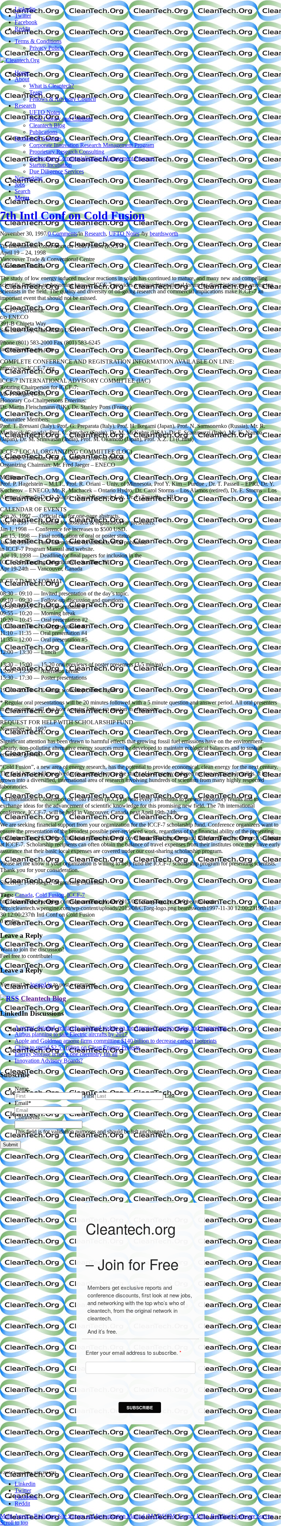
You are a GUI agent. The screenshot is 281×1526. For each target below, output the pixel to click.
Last (170, 1096)
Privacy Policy (46, 48)
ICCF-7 (76, 895)
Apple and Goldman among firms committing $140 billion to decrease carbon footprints (116, 1041)
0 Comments (62, 233)
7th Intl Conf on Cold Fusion (72, 215)
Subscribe (140, 1407)
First (89, 1096)
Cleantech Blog (43, 998)
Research (95, 233)
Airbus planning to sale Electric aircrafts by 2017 (71, 1034)
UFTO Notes (124, 233)
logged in (41, 984)
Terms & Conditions (38, 41)
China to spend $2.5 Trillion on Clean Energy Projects (77, 1047)
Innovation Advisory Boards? (49, 1060)
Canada (24, 895)
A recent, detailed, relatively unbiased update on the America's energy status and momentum (120, 1028)
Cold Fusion (49, 895)
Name (22, 1089)
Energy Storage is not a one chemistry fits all (66, 1054)
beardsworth (164, 233)
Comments (27, 1117)
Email (23, 1103)
